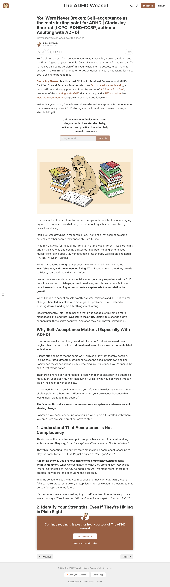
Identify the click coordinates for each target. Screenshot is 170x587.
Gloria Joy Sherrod (48, 81)
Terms (93, 568)
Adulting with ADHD (112, 89)
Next (125, 556)
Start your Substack (78, 574)
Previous (46, 556)
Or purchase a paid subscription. (85, 543)
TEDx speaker (113, 93)
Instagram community (50, 97)
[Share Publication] (137, 5)
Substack (72, 581)
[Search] (131, 5)
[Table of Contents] (3, 293)
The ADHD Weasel (50, 43)
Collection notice (104, 568)
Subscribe (148, 5)
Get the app (98, 574)
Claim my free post (85, 536)
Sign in (161, 5)
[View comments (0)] (49, 51)
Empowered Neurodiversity (107, 85)
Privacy (85, 568)
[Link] (33, 332)
